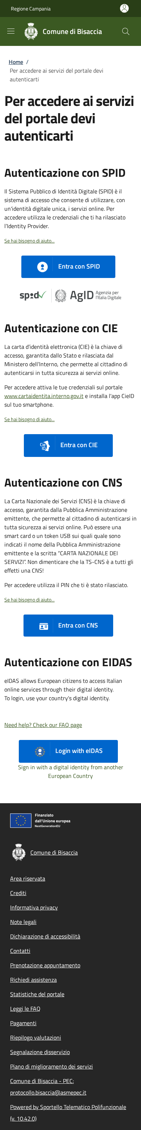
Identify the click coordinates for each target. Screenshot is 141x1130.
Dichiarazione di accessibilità (45, 936)
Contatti (20, 950)
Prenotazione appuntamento (45, 965)
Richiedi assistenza (33, 979)
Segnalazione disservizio (40, 1052)
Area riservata (27, 878)
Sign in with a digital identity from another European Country (70, 771)
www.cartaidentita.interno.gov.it (44, 395)
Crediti (18, 893)
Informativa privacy (34, 907)
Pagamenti (23, 1023)
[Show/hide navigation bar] (10, 31)
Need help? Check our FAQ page (43, 724)
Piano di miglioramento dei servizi (51, 1066)
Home (16, 61)
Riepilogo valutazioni (35, 1037)
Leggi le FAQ (25, 1008)
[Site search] (125, 31)
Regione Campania (31, 8)
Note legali (23, 921)
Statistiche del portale (37, 994)
